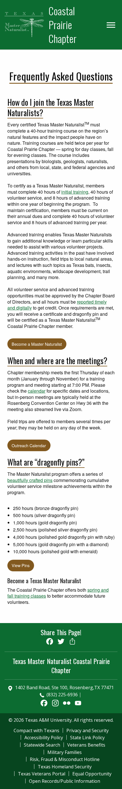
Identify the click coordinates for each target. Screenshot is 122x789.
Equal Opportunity (92, 774)
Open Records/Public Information (64, 781)
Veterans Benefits (86, 745)
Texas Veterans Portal (41, 774)
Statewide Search (42, 745)
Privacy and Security (87, 730)
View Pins (21, 565)
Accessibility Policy (43, 737)
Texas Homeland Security (65, 767)
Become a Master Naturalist (37, 344)
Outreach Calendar (29, 445)
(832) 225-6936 (62, 694)
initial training (74, 192)
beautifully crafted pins (29, 480)
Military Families (64, 752)
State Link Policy (87, 737)
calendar (36, 391)
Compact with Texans (36, 730)
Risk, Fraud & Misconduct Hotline (65, 759)
